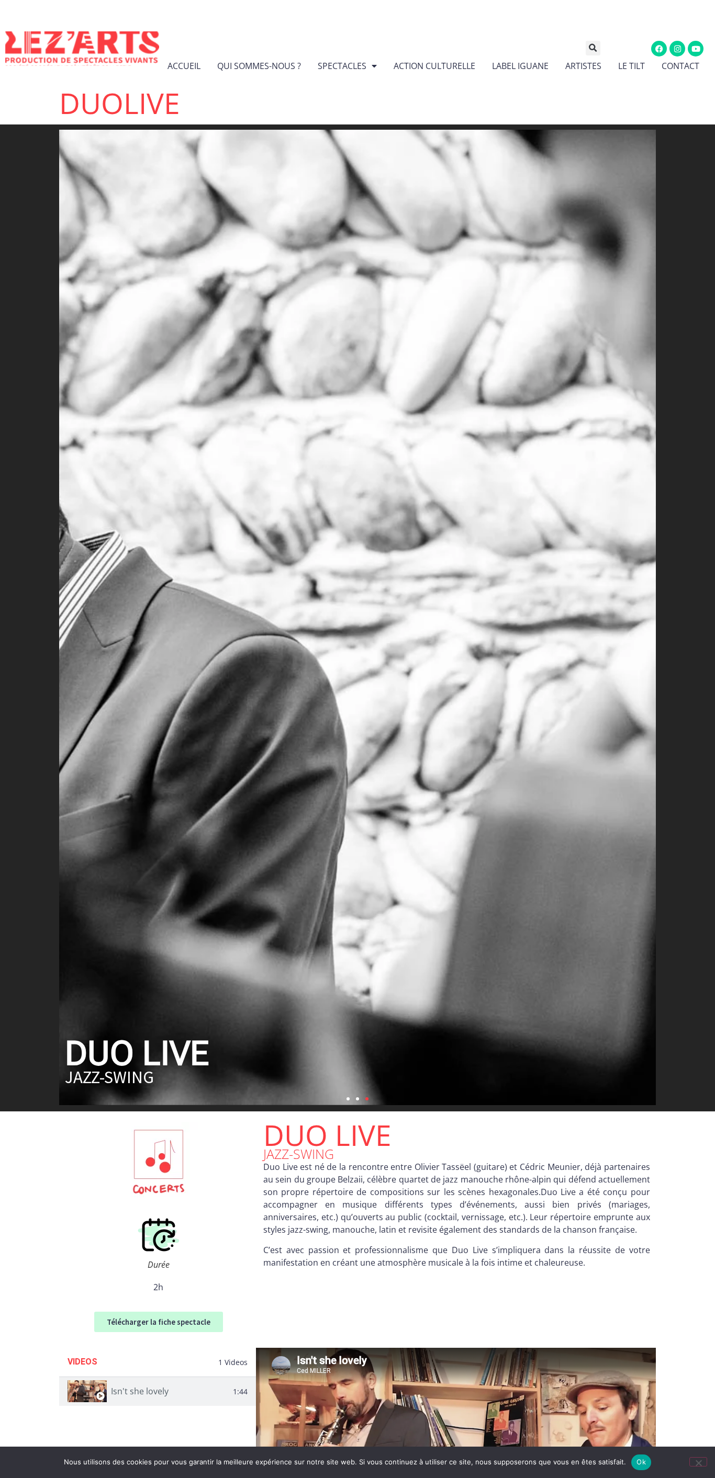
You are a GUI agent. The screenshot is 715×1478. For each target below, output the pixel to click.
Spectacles (342, 66)
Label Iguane (520, 66)
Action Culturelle (434, 66)
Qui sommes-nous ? (259, 66)
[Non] (698, 1461)
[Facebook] (659, 48)
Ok (641, 1462)
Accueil (183, 66)
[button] (600, 48)
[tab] (157, 1391)
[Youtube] (695, 48)
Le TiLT (631, 66)
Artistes (583, 66)
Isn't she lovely (140, 1391)
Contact (680, 66)
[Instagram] (677, 48)
